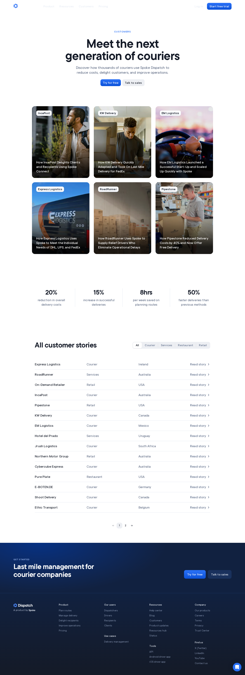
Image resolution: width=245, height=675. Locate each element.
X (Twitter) (200, 648)
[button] (237, 667)
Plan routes (65, 610)
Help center (155, 610)
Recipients (110, 620)
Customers (155, 620)
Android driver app (159, 656)
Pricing (63, 630)
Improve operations (70, 625)
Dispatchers (111, 610)
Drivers (108, 615)
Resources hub (157, 630)
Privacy (199, 625)
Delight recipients (69, 620)
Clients (108, 625)
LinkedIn (199, 653)
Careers (199, 615)
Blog (152, 615)
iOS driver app (157, 661)
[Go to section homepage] (32, 610)
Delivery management (116, 641)
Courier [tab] (150, 345)
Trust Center (202, 630)
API (151, 651)
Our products (202, 610)
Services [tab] (166, 345)
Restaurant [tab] (185, 345)
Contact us (201, 663)
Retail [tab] (203, 345)
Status (153, 635)
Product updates (159, 625)
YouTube (199, 658)
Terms (198, 620)
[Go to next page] (132, 525)
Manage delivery (68, 615)
